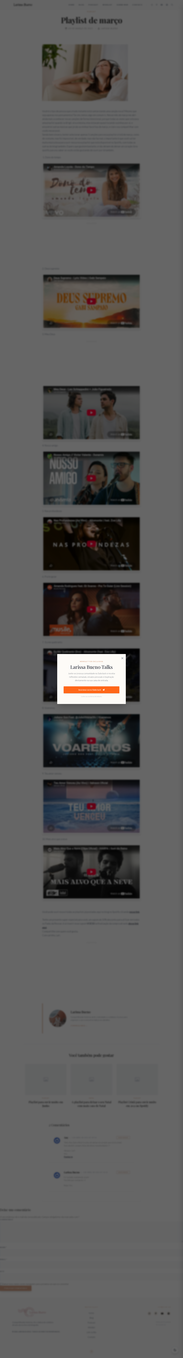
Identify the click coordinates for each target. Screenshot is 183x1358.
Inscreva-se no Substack (90, 690)
